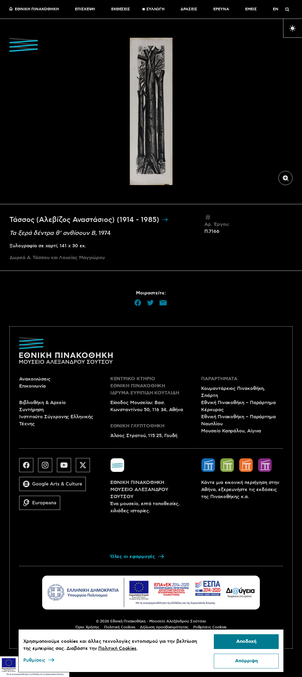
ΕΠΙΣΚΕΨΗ (85, 9)
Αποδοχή (246, 641)
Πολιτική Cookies (119, 627)
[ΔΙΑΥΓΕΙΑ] (240, 592)
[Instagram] (47, 467)
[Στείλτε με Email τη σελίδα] (163, 302)
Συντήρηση (31, 410)
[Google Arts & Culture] (55, 486)
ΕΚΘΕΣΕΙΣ (120, 9)
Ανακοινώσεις (34, 379)
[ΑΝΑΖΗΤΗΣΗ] (287, 9)
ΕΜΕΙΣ (251, 9)
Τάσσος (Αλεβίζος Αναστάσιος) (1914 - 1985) (85, 219)
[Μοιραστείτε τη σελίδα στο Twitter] (150, 302)
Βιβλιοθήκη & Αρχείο (42, 403)
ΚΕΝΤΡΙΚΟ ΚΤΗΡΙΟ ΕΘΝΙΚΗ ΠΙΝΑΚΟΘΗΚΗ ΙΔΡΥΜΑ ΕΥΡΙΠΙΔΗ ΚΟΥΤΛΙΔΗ (144, 386)
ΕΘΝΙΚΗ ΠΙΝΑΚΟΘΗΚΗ (37, 9)
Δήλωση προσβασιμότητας (164, 627)
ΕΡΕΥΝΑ (221, 9)
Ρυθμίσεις (34, 660)
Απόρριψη (246, 661)
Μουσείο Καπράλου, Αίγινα (231, 431)
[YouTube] (66, 467)
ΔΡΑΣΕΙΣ (188, 9)
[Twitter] (85, 467)
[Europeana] (42, 505)
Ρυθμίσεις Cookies (210, 627)
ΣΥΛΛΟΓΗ (155, 9)
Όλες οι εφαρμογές (132, 557)
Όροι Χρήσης (87, 627)
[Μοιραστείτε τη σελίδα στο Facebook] (137, 302)
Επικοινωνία (32, 386)
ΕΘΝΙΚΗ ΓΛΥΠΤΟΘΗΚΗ (137, 426)
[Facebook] (28, 467)
